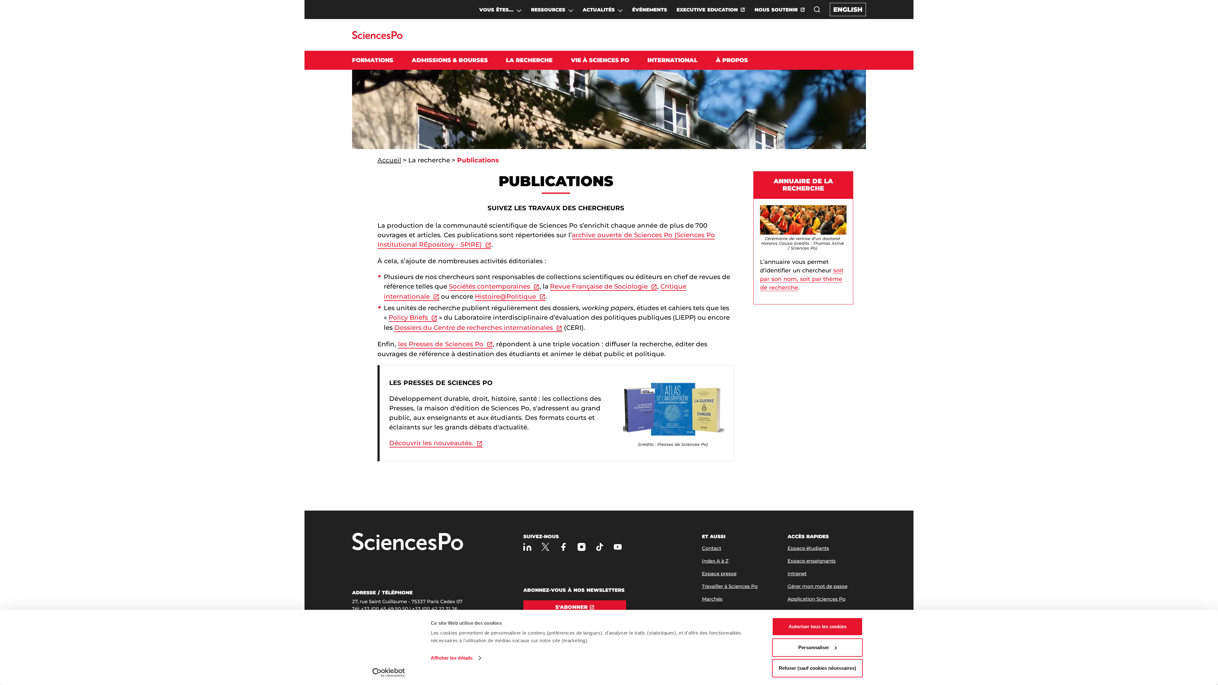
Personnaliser (813, 647)
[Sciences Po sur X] (545, 547)
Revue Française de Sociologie (599, 286)
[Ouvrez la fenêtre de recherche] (817, 9)
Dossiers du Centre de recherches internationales (473, 327)
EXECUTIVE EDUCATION (707, 10)
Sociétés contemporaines (489, 286)
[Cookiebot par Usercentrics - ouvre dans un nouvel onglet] (388, 672)
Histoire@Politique (505, 296)
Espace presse (719, 574)
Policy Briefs (408, 317)
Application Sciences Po (817, 599)
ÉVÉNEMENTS (649, 10)
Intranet (797, 574)
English (847, 9)
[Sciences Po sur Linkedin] (527, 547)
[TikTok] (600, 547)
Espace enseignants (812, 561)
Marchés (712, 599)
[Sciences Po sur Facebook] (563, 547)
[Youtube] (618, 547)
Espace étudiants (808, 548)
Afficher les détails (452, 658)
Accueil (389, 160)
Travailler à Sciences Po (730, 586)
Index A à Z (715, 561)
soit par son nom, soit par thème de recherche (801, 279)
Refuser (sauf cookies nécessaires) (817, 668)
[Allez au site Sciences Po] (377, 37)
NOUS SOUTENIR (776, 10)
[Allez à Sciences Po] (407, 542)
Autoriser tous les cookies (818, 626)
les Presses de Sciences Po (440, 344)
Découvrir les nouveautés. (431, 443)
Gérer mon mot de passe (818, 586)
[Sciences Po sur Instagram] (582, 547)
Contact (711, 548)
